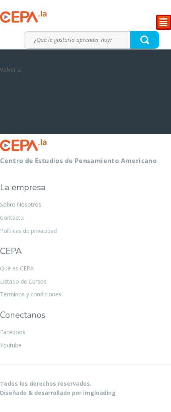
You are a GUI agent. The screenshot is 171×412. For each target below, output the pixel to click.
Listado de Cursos (23, 281)
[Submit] (145, 40)
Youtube (10, 345)
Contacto (12, 217)
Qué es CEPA (17, 268)
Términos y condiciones (30, 294)
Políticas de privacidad (28, 231)
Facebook (12, 332)
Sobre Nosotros (20, 204)
